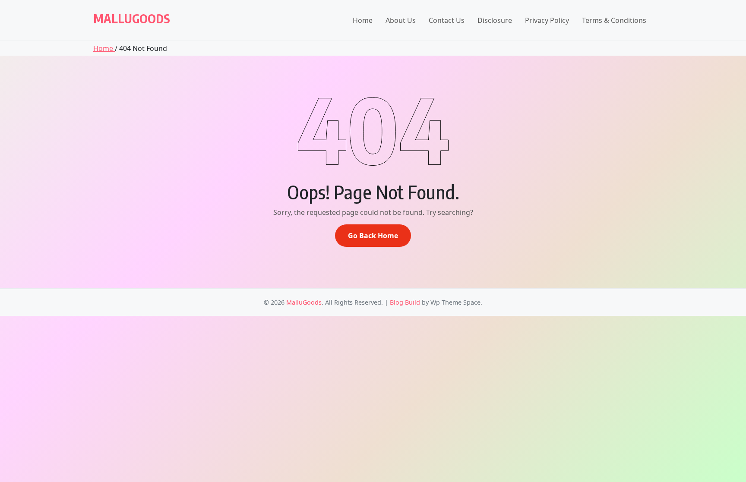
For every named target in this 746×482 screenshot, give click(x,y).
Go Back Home (373, 235)
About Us (401, 20)
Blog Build (405, 302)
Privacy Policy (547, 20)
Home (363, 20)
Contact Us (447, 20)
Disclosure (494, 20)
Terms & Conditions (614, 20)
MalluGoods (131, 18)
